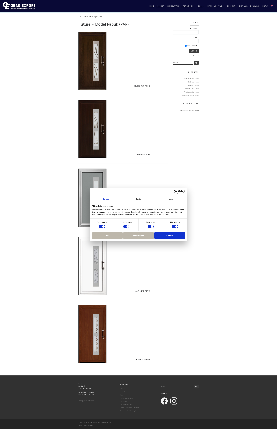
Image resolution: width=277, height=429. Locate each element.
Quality (122, 395)
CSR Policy (123, 401)
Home (80, 17)
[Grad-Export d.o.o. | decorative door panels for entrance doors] (19, 5)
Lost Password (194, 56)
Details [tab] (138, 199)
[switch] (126, 226)
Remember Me (193, 46)
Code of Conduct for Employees (129, 408)
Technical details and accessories (189, 110)
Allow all (169, 235)
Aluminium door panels (191, 78)
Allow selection (138, 235)
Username (194, 29)
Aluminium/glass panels (191, 92)
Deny (107, 235)
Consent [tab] (106, 199)
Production (123, 392)
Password (195, 37)
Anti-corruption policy (126, 404)
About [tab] (171, 199)
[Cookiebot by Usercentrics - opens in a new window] (175, 191)
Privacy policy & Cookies (86, 401)
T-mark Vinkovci (88, 425)
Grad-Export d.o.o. (90, 422)
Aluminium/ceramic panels (190, 95)
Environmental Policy (126, 398)
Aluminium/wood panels (191, 89)
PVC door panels (193, 82)
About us (122, 388)
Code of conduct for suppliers (129, 411)
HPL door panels (193, 85)
